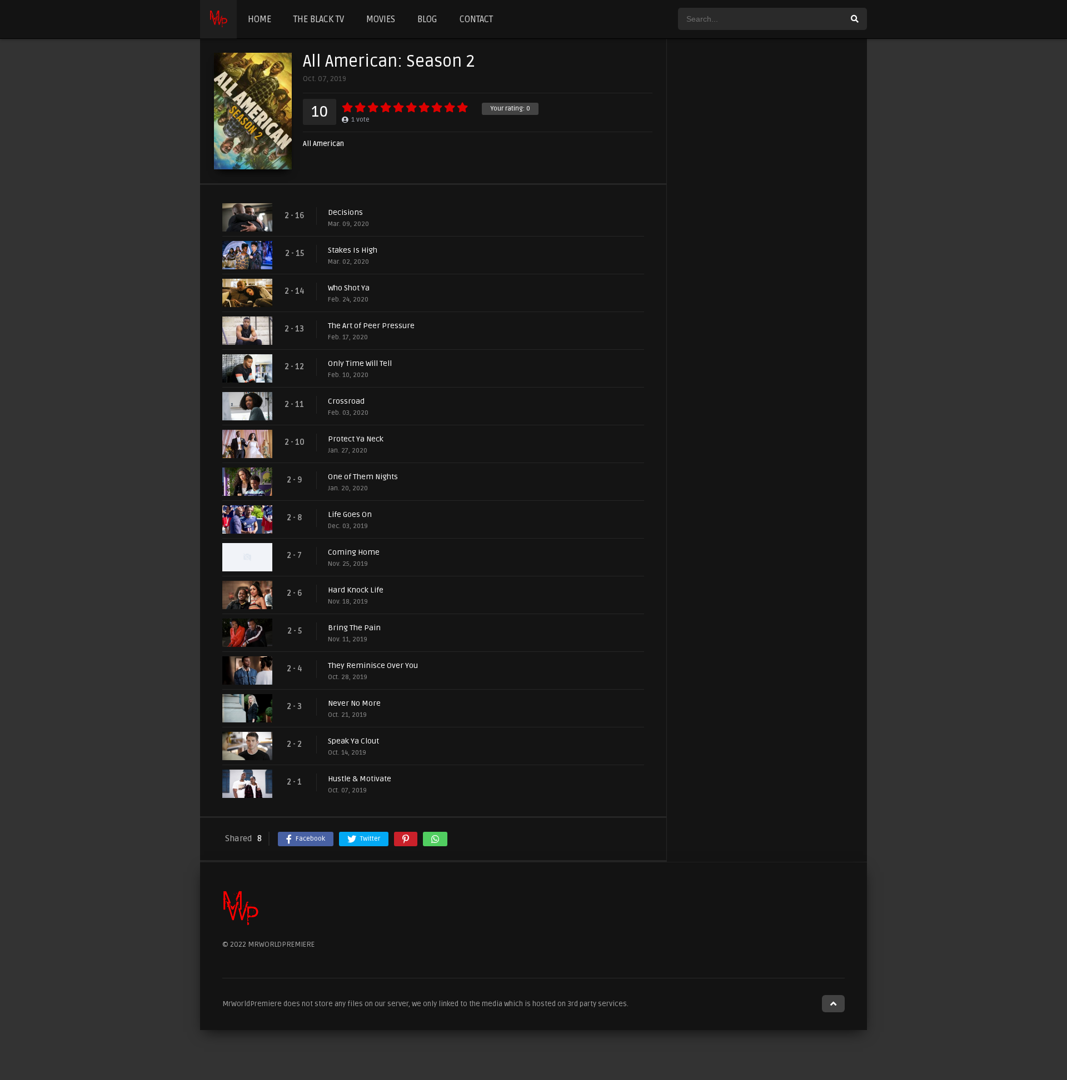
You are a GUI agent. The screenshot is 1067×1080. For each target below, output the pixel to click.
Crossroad (346, 401)
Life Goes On (350, 514)
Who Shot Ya (349, 288)
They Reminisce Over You (373, 665)
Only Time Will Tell (360, 363)
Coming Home (354, 552)
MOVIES (380, 19)
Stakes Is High (352, 250)
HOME (259, 19)
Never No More (354, 703)
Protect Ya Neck (355, 439)
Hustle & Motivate (359, 778)
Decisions (345, 212)
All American (323, 144)
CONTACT (476, 19)
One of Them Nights (363, 476)
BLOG (427, 19)
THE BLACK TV (318, 19)
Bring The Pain (354, 627)
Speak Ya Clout (353, 741)
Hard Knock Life (355, 590)
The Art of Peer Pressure (371, 325)
